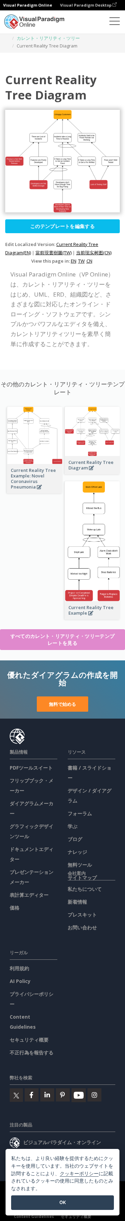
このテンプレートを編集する (62, 226)
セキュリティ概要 (29, 1039)
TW (81, 261)
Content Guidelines (34, 1216)
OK (62, 1202)
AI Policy (20, 981)
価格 (14, 907)
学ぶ (72, 826)
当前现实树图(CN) (93, 252)
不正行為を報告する (31, 1052)
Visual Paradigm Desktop (86, 5)
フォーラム (80, 813)
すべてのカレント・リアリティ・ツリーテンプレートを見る (62, 639)
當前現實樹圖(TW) (53, 252)
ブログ (75, 839)
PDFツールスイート (31, 767)
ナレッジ (77, 852)
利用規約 (19, 968)
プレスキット (82, 914)
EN (73, 261)
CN (89, 261)
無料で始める (62, 704)
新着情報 (77, 901)
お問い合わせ (82, 927)
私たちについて (85, 889)
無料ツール (80, 864)
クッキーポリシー (79, 1173)
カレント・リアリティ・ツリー (48, 38)
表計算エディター (29, 894)
